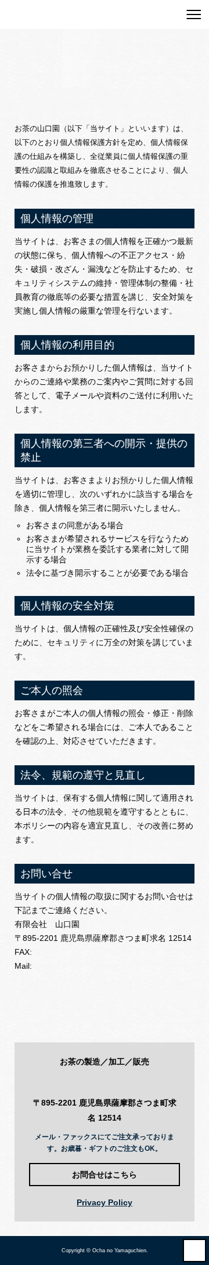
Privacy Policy (104, 1202)
